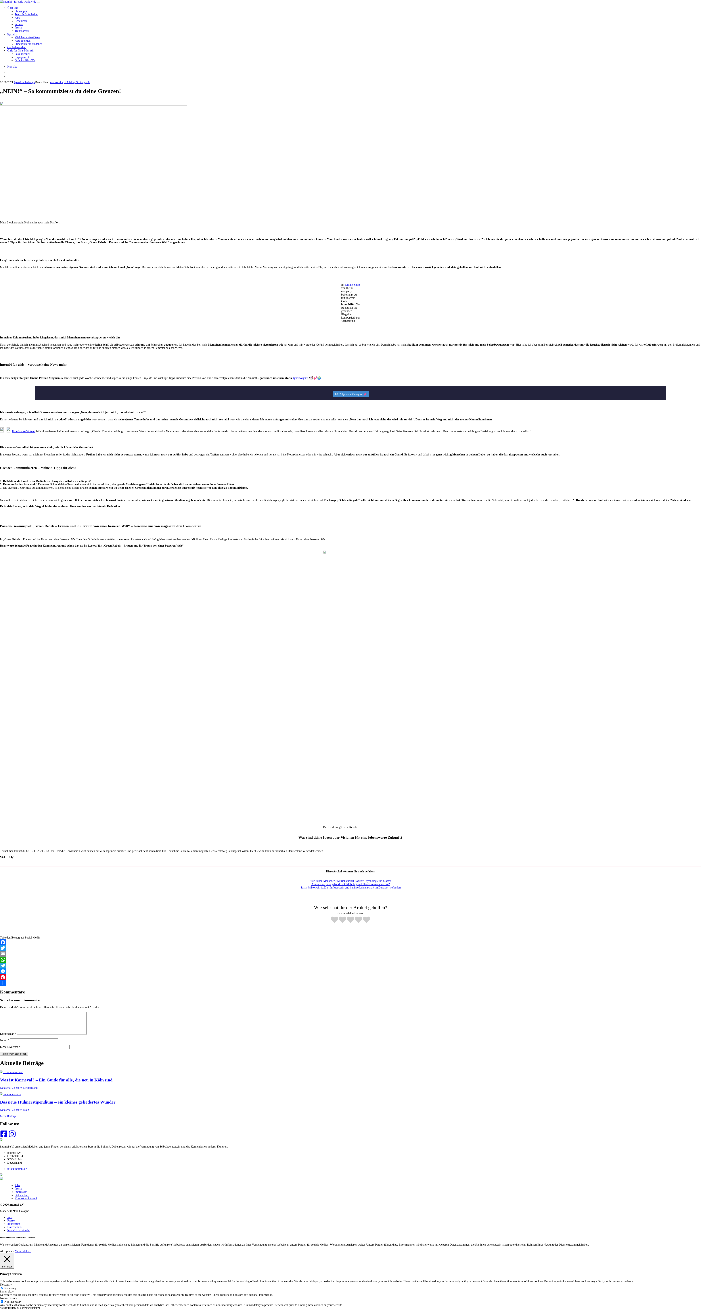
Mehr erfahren (23, 1251)
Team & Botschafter (26, 14)
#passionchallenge (24, 82)
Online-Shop (352, 284)
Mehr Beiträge (8, 1116)
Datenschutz (22, 1195)
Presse (18, 27)
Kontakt (12, 66)
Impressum (21, 1191)
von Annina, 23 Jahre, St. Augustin (70, 82)
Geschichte (21, 20)
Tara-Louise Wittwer (23, 431)
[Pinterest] (350, 977)
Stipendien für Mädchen (28, 43)
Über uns (12, 7)
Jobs (17, 17)
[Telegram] (350, 965)
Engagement (22, 57)
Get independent (16, 47)
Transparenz (22, 30)
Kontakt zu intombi (26, 1198)
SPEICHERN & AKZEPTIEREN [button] (20, 1308)
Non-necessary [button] (8, 1298)
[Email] (350, 954)
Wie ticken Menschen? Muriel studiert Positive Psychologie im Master (350, 880)
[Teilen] (350, 983)
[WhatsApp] (350, 960)
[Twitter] (350, 948)
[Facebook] (350, 942)
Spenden (12, 34)
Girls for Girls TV (25, 60)
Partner (19, 24)
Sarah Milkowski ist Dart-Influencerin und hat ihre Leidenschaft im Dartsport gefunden (350, 887)
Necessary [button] (6, 1284)
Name (4, 1040)
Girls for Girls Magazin (20, 50)
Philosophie (21, 11)
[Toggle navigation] (38, 2)
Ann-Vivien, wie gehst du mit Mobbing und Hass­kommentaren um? (350, 884)
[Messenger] (350, 971)
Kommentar (8, 1033)
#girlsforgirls (300, 378)
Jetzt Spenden (22, 40)
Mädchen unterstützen (27, 37)
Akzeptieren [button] (7, 1251)
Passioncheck (22, 53)
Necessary (10, 1288)
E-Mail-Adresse (10, 1046)
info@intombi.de (17, 1168)
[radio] (334, 920)
